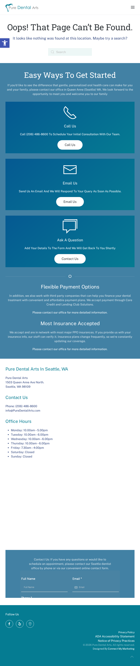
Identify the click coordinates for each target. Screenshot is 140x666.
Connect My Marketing (121, 648)
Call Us (70, 145)
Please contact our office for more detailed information (69, 312)
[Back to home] (21, 7)
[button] (4, 43)
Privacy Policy (126, 632)
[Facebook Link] (9, 624)
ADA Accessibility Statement (115, 636)
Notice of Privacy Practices (116, 640)
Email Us (70, 202)
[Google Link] (20, 624)
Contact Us (70, 259)
